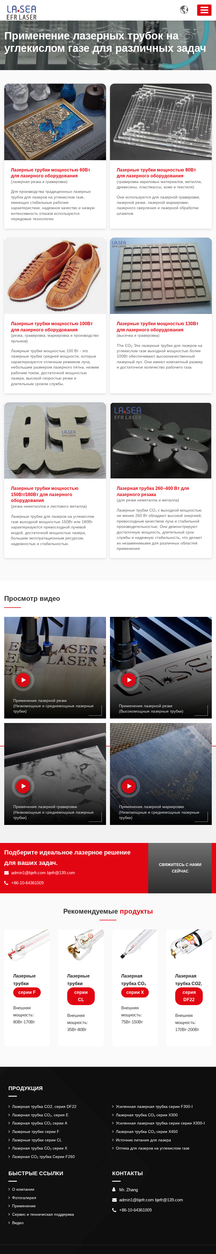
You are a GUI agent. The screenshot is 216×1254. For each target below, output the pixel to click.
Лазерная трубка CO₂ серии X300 (147, 1115)
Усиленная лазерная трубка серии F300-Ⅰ (154, 1106)
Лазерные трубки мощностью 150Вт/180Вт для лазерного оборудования (49, 497)
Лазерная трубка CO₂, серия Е (40, 1115)
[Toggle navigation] (204, 10)
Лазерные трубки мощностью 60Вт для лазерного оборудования (50, 176)
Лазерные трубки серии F (35, 1131)
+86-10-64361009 (27, 882)
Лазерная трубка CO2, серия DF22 (44, 1106)
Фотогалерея (24, 1197)
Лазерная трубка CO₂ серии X (39, 1148)
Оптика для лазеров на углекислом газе (153, 1148)
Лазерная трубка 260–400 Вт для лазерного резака (153, 494)
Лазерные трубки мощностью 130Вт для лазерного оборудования (158, 329)
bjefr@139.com (61, 872)
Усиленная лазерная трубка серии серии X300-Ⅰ (160, 1123)
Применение (24, 1206)
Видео (18, 1222)
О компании (23, 1189)
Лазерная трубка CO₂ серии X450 (147, 1131)
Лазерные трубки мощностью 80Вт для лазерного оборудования (159, 178)
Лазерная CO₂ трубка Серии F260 (43, 1156)
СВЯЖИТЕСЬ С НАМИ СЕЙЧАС (180, 868)
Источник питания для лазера (143, 1140)
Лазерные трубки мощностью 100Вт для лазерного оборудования (55, 332)
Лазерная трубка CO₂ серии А (39, 1123)
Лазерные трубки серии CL (37, 1140)
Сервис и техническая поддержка (43, 1214)
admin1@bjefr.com (28, 872)
